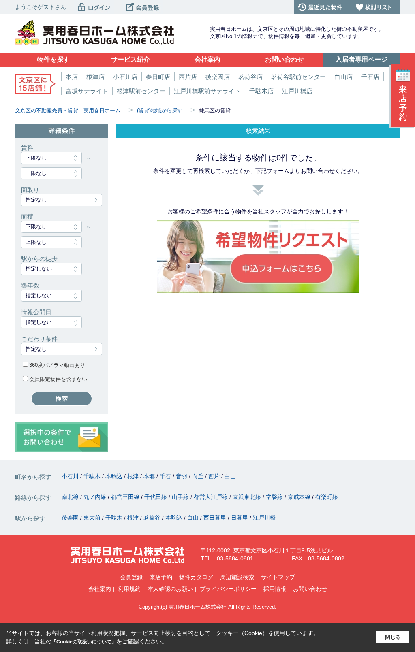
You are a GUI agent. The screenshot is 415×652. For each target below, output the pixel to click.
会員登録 (131, 577)
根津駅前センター (141, 90)
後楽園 (71, 517)
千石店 (370, 76)
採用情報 (274, 589)
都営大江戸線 (211, 497)
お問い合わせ (310, 589)
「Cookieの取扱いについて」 (83, 642)
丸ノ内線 (95, 497)
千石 (166, 476)
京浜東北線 (248, 497)
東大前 (92, 517)
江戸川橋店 (297, 90)
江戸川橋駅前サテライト (207, 90)
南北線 (71, 497)
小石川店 (125, 76)
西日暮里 (215, 517)
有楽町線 (326, 497)
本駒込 (114, 476)
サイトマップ (278, 577)
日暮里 (240, 517)
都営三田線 (126, 497)
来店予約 (161, 577)
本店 (72, 76)
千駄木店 (261, 90)
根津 (133, 476)
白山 (230, 476)
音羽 (182, 476)
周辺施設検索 (237, 577)
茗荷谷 (152, 517)
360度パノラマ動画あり (57, 365)
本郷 (149, 476)
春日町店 (158, 76)
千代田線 (156, 497)
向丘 (198, 476)
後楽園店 (217, 76)
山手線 (181, 497)
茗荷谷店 (250, 76)
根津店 (95, 76)
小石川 (71, 476)
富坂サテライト (87, 90)
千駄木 (92, 476)
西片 (214, 476)
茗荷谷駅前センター (298, 76)
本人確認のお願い (170, 589)
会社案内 (99, 589)
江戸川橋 (264, 517)
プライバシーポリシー (228, 589)
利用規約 (129, 589)
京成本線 (300, 497)
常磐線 (275, 497)
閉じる (393, 637)
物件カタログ (196, 577)
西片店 (188, 76)
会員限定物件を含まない (58, 379)
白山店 (343, 76)
